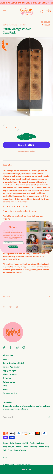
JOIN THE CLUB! (13, 246)
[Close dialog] (51, 222)
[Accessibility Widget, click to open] (49, 237)
